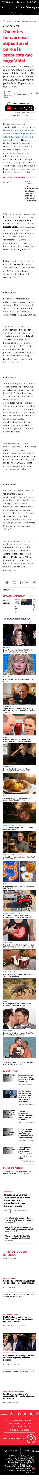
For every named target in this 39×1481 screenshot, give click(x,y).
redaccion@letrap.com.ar (25, 1468)
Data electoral (17, 13)
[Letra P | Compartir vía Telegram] (27, 582)
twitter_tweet (9, 292)
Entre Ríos (27, 1423)
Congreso (25, 1430)
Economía (17, 1420)
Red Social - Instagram (25, 1414)
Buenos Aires (29, 1420)
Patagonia (14, 1430)
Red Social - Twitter (12, 1414)
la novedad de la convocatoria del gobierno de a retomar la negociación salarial (19, 133)
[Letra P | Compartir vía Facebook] (20, 582)
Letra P (8, 21)
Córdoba (13, 1427)
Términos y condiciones (17, 1470)
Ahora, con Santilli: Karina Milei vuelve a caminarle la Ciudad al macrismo (17, 1238)
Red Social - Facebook (18, 1414)
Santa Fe (17, 1423)
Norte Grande (24, 1427)
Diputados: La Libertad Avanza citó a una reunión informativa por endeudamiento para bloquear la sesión (17, 1200)
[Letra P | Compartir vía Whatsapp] (7, 582)
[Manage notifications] (34, 1468)
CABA (10, 1423)
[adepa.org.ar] (27, 1451)
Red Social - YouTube (31, 1414)
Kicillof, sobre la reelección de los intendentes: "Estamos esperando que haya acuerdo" (19, 1220)
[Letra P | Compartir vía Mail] (34, 582)
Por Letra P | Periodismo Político (8, 94)
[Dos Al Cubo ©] (11, 1451)
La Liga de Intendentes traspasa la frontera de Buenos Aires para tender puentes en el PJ (19, 1229)
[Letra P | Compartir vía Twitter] (14, 582)
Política (17, 21)
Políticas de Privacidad (30, 1471)
